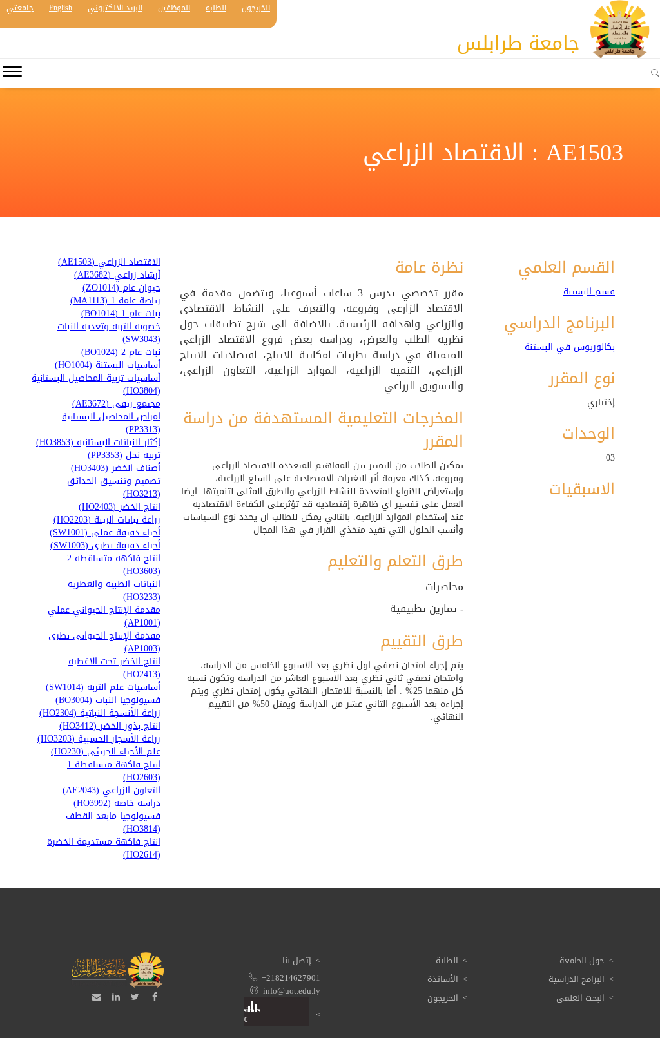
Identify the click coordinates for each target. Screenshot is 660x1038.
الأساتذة (442, 979)
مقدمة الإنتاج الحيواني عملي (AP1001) (104, 617)
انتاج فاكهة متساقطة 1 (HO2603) (113, 771)
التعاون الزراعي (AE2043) (111, 790)
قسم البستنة (589, 291)
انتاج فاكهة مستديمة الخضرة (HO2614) (103, 848)
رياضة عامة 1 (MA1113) (115, 300)
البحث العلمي (580, 998)
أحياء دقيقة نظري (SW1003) (105, 545)
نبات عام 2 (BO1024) (120, 352)
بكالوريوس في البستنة (570, 347)
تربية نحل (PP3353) (124, 455)
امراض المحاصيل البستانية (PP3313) (111, 423)
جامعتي (20, 7)
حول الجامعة (582, 960)
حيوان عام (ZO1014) (121, 288)
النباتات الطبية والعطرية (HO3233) (114, 591)
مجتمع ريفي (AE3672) (116, 404)
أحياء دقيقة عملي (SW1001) (105, 532)
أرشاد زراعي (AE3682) (117, 275)
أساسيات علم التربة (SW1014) (103, 687)
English (60, 7)
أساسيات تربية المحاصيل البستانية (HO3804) (96, 385)
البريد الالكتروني (115, 7)
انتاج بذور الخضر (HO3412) (109, 726)
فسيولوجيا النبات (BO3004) (107, 700)
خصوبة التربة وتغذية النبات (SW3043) (108, 333)
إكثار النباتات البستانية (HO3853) (98, 442)
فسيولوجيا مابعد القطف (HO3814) (113, 823)
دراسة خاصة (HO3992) (116, 803)
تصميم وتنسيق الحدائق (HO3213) (113, 488)
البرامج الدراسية (576, 979)
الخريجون (256, 7)
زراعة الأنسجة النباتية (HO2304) (99, 713)
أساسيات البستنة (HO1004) (107, 365)
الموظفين (174, 7)
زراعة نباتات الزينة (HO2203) (106, 520)
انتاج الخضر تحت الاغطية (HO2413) (114, 668)
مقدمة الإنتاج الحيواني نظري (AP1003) (104, 642)
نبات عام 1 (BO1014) (120, 313)
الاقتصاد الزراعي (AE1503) (109, 262)
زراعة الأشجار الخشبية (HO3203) (98, 739)
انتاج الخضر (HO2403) (119, 507)
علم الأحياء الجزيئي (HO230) (105, 751)
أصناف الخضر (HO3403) (115, 468)
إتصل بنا (296, 960)
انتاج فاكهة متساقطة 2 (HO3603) (113, 565)
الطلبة (216, 7)
